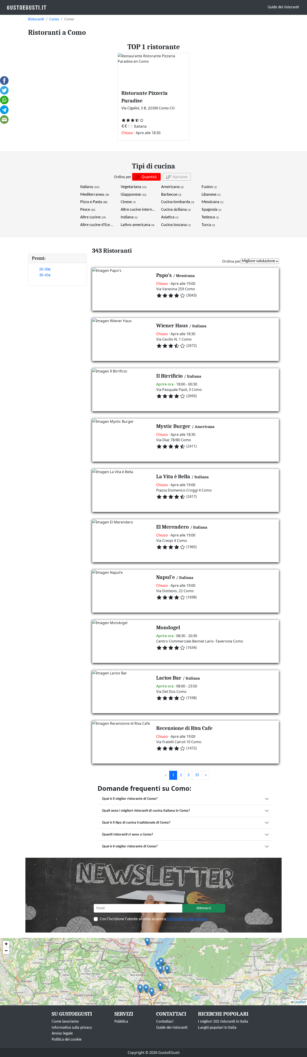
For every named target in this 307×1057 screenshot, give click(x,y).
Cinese (128, 202)
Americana (172, 187)
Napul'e (165, 577)
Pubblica (121, 1022)
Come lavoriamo (65, 1022)
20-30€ (45, 269)
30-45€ (45, 275)
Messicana (212, 202)
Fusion (209, 187)
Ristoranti (36, 19)
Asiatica (169, 217)
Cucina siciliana (176, 210)
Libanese (211, 195)
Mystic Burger (173, 426)
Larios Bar (168, 678)
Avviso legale (62, 1033)
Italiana (90, 187)
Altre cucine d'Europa (101, 225)
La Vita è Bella (173, 476)
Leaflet (300, 1002)
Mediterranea (94, 195)
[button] (140, 988)
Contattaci (164, 1022)
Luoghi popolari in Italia (217, 1028)
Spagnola (211, 210)
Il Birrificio (169, 376)
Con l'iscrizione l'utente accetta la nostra (153, 919)
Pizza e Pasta (93, 202)
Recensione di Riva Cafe (184, 728)
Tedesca (210, 217)
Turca (208, 225)
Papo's (164, 275)
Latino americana (137, 225)
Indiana (129, 217)
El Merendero (172, 527)
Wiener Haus (172, 325)
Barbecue (171, 195)
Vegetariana (134, 187)
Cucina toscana (176, 225)
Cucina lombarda (177, 202)
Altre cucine (93, 217)
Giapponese (133, 195)
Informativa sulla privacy (187, 919)
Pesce (87, 210)
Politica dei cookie (67, 1039)
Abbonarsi (203, 908)
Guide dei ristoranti (283, 7)
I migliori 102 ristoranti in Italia (223, 1022)
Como (54, 19)
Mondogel (168, 627)
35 (197, 775)
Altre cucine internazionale (145, 210)
